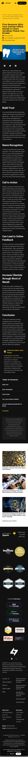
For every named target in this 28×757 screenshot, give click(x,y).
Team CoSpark (6, 682)
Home (4, 15)
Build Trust (5, 384)
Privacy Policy (16, 736)
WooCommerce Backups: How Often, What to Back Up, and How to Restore (12, 491)
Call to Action (6, 394)
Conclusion (5, 411)
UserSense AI (20, 702)
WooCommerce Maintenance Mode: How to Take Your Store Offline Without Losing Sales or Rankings (13, 515)
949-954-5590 (10, 726)
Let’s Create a (6, 533)
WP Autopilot (20, 699)
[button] (15, 3)
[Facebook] (11, 659)
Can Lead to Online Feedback (10, 399)
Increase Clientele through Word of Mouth (12, 405)
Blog (8, 15)
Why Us (4, 685)
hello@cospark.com (11, 728)
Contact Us (5, 678)
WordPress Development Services (20, 693)
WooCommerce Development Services (21, 680)
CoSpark (14, 357)
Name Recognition (7, 389)
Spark (5, 535)
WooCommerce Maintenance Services (21, 687)
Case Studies (6, 688)
